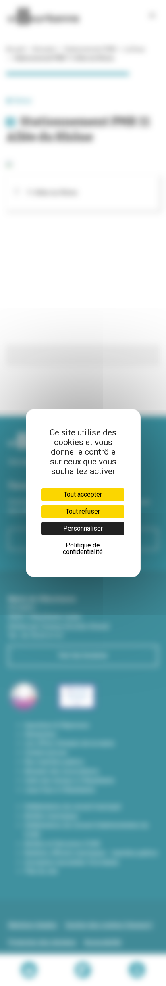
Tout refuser (83, 511)
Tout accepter (83, 494)
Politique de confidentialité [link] (83, 548)
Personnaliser (83, 528)
